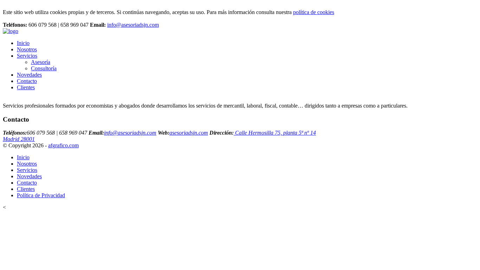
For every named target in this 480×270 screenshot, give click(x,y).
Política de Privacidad (41, 195)
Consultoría (44, 68)
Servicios (27, 56)
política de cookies (313, 12)
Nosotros (27, 49)
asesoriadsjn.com (188, 133)
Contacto (27, 81)
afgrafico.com (63, 145)
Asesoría (40, 62)
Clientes (26, 87)
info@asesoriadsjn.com (133, 25)
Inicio (23, 43)
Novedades (29, 75)
